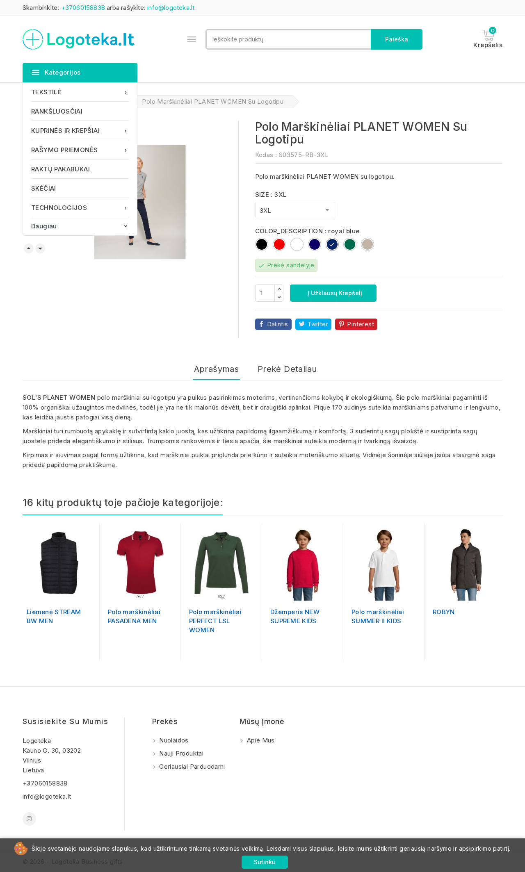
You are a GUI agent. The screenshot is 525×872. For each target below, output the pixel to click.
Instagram (29, 819)
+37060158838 (83, 7)
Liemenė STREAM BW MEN (54, 616)
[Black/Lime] (131, 592)
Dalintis (277, 324)
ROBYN (444, 612)
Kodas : (266, 155)
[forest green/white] (148, 592)
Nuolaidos (173, 740)
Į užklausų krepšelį (334, 292)
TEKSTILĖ (80, 92)
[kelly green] (391, 592)
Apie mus (260, 740)
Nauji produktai (180, 753)
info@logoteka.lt (170, 7)
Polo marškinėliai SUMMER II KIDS (378, 616)
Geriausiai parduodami (191, 766)
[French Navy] (55, 592)
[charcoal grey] (71, 592)
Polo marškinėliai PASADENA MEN (134, 616)
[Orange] (229, 592)
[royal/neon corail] (139, 592)
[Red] (212, 592)
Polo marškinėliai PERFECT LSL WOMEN (215, 621)
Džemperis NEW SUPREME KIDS (295, 616)
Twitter (317, 324)
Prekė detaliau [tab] (287, 369)
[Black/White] (122, 592)
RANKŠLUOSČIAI (56, 111)
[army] (63, 592)
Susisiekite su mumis (65, 721)
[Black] (46, 592)
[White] (220, 592)
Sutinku (265, 861)
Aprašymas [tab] (216, 369)
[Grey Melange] (310, 592)
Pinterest (360, 324)
